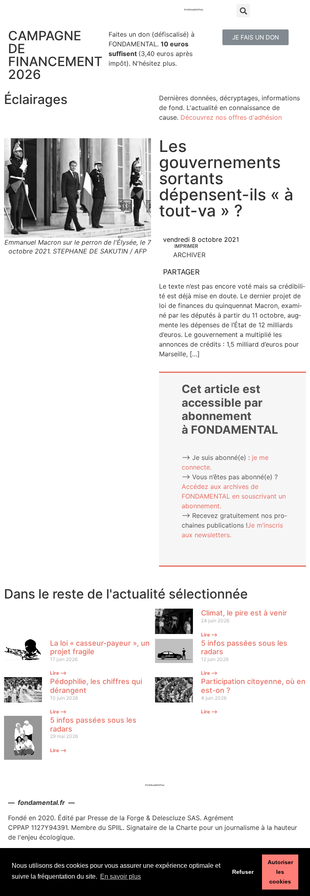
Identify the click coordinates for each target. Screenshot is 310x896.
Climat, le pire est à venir (244, 613)
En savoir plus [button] (120, 876)
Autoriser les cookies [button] (280, 872)
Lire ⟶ (209, 635)
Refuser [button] (242, 872)
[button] (255, 37)
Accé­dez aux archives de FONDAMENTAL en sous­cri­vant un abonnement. (234, 496)
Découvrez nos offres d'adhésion (231, 117)
